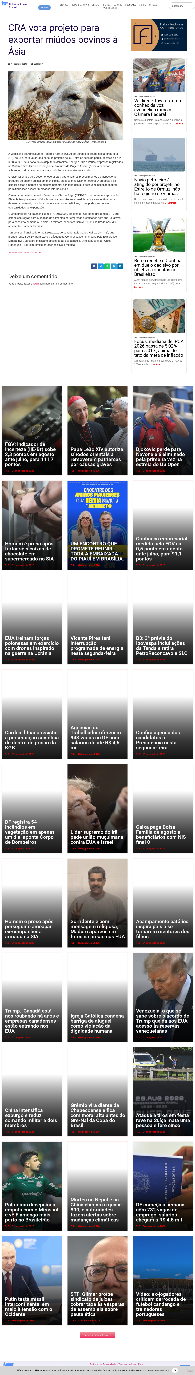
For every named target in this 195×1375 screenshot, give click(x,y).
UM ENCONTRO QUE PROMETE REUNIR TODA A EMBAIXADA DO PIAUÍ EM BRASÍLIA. (71, 480)
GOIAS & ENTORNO (80, 5)
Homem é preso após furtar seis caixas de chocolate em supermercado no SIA (5, 480)
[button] (94, 266)
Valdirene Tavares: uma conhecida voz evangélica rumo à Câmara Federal (158, 67)
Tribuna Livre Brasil (18, 5)
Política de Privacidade (103, 1364)
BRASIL (95, 5)
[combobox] (182, 5)
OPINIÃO (153, 5)
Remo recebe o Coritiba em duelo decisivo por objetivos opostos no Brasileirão (158, 227)
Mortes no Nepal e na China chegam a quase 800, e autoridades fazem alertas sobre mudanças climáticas (72, 1141)
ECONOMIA (130, 5)
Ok (175, 1370)
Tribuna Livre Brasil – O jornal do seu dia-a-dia (24, 252)
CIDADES (64, 5)
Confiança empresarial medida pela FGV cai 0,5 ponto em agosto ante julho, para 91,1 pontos (137, 480)
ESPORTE (118, 5)
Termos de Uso (127, 1364)
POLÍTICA (106, 5)
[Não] (190, 1370)
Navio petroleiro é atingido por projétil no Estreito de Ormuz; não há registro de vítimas (157, 146)
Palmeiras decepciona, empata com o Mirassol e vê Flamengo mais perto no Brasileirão (6, 1141)
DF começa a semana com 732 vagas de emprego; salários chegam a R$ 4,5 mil (136, 1141)
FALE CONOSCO (110, 8)
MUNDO (142, 5)
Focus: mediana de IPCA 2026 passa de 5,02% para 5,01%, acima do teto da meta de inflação (157, 310)
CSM (11, 259)
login (36, 283)
